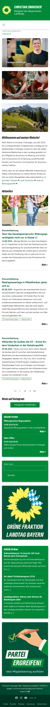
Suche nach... (9, 464)
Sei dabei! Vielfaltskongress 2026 (19, 576)
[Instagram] (21, 698)
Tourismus (29, 180)
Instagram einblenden (25, 404)
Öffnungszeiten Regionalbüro (17, 420)
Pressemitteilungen (10, 319)
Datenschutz (42, 704)
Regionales (26, 319)
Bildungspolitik (8, 183)
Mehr (44, 264)
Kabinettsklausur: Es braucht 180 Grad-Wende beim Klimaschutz (22, 554)
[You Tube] (25, 698)
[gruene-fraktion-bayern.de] (25, 513)
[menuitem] (5, 704)
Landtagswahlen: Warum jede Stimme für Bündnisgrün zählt (23, 598)
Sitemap (21, 704)
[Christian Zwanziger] (6, 10)
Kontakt (13, 704)
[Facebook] (16, 698)
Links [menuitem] (31, 698)
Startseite (6, 34)
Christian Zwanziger (28, 7)
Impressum (31, 704)
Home (5, 704)
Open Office (9, 438)
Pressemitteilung (10, 230)
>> (34, 390)
